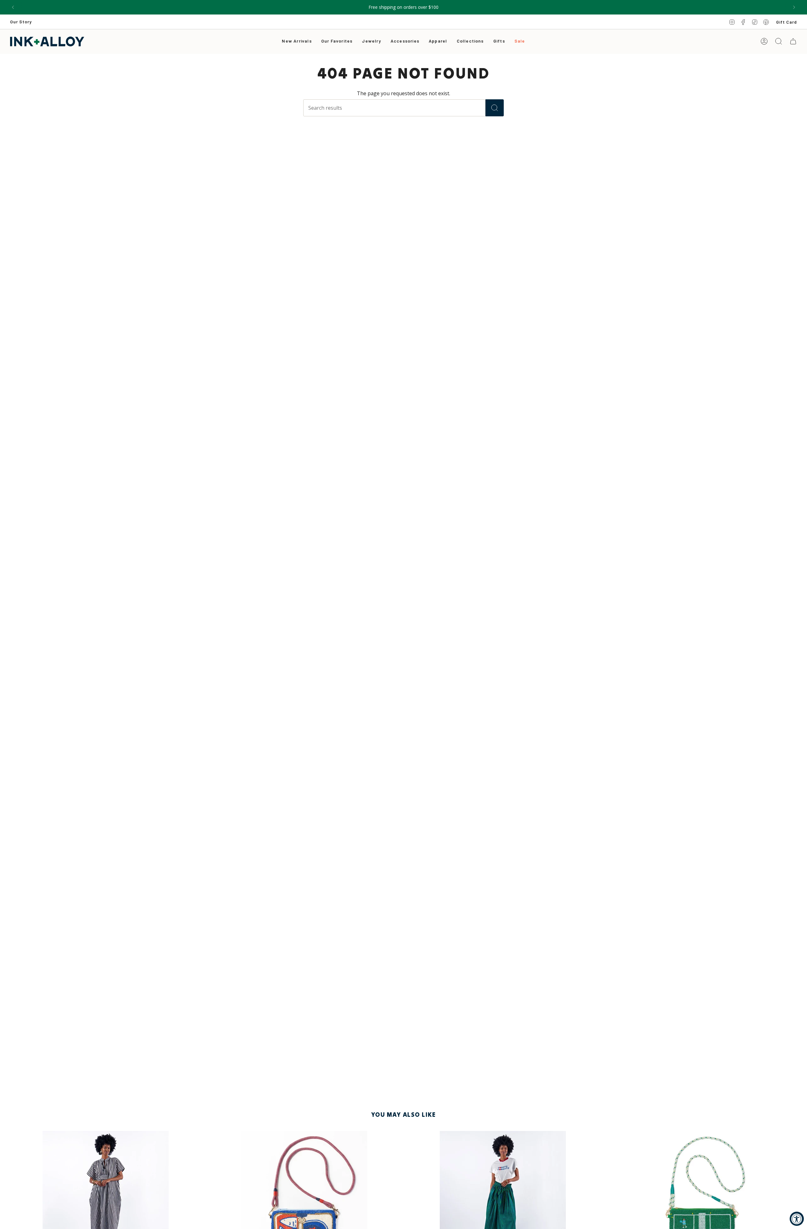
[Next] (794, 7)
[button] (371, 41)
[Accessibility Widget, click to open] (797, 1219)
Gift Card (786, 22)
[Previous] (13, 7)
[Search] (494, 107)
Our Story (21, 21)
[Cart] (793, 41)
